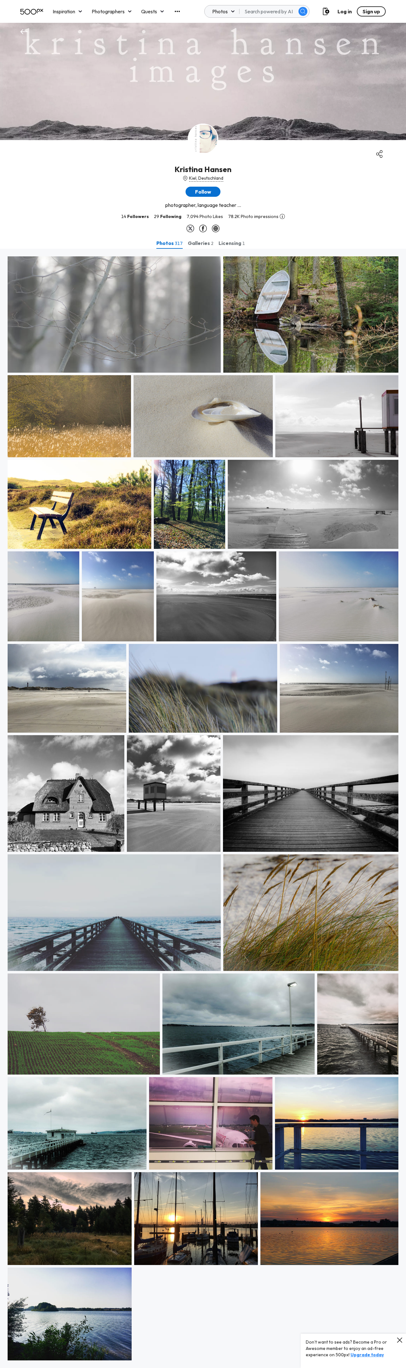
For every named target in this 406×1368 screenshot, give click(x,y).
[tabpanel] (203, 808)
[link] (114, 314)
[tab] (169, 243)
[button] (303, 11)
